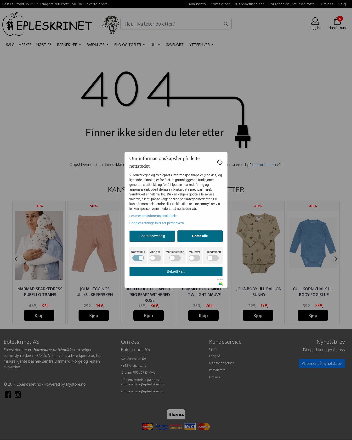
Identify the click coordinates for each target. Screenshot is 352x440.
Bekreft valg (176, 271)
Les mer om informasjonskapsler (153, 216)
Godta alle (200, 236)
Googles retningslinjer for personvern (156, 223)
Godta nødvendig (152, 236)
